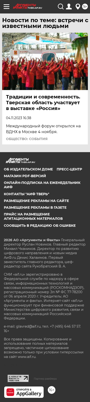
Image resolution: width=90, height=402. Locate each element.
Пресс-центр (69, 169)
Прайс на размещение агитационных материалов (33, 216)
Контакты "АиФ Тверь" (26, 194)
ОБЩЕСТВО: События (27, 139)
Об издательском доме (28, 169)
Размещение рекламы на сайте (36, 201)
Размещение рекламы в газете (35, 207)
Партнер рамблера (45, 378)
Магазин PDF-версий (25, 176)
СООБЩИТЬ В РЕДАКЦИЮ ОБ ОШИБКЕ (40, 225)
